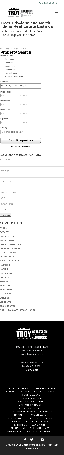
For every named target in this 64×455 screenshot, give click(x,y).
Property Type (6, 55)
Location (4, 82)
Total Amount (5, 159)
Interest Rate (5, 181)
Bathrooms (5, 110)
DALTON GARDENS (9, 252)
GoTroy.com (28, 444)
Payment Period (6, 204)
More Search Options (20, 146)
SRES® (44, 347)
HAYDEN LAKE (6, 273)
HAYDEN (4, 269)
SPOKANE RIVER (7, 306)
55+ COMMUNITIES (9, 256)
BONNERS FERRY (8, 236)
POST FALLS (5, 281)
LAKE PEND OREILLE (9, 277)
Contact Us (32, 370)
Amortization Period (8, 192)
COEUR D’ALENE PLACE (10, 244)
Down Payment (6, 170)
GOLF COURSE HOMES (10, 260)
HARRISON (5, 265)
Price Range (5, 92)
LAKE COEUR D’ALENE (10, 248)
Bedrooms (5, 101)
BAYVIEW (4, 232)
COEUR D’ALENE (7, 240)
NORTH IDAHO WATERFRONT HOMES (17, 310)
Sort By (3, 128)
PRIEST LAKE (6, 285)
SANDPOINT (5, 297)
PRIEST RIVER (6, 289)
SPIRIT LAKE (5, 302)
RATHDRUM (5, 293)
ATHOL (3, 228)
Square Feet (5, 119)
